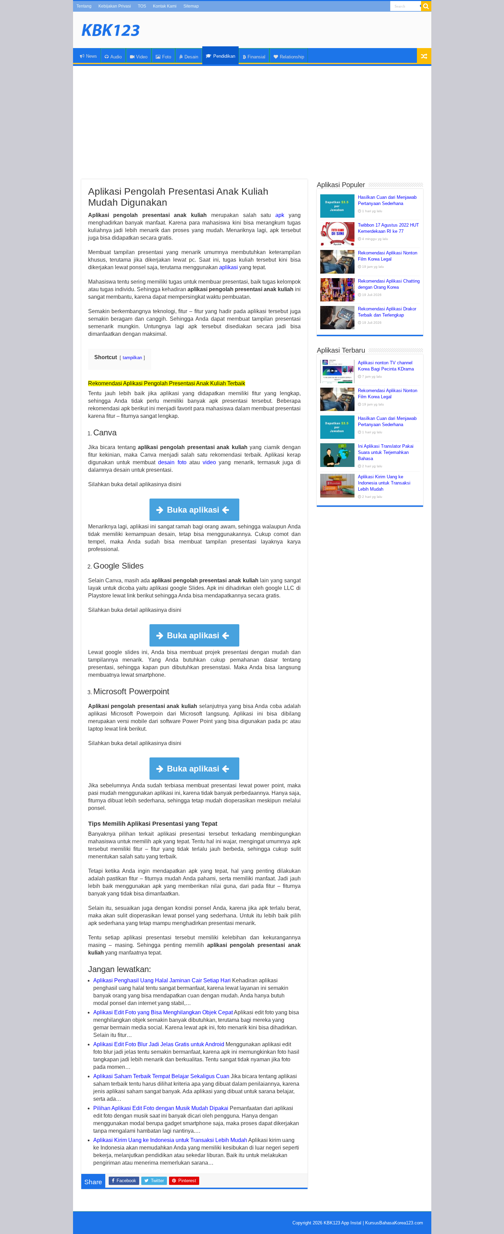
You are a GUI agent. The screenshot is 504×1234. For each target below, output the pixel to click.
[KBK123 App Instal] (110, 29)
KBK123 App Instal (342, 1222)
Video (141, 56)
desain (166, 462)
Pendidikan (224, 56)
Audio (116, 56)
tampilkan (132, 357)
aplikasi (228, 267)
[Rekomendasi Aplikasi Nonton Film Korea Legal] (337, 261)
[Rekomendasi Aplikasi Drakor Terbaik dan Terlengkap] (337, 317)
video (209, 462)
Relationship (292, 56)
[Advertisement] (252, 123)
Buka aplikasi (194, 509)
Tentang (84, 6)
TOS (142, 6)
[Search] (426, 6)
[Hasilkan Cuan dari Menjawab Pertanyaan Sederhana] (337, 206)
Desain (191, 56)
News (91, 56)
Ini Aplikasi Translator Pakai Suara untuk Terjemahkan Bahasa (385, 452)
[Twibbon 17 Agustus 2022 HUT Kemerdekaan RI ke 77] (337, 233)
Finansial (256, 56)
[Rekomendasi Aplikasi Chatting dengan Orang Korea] (337, 289)
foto (182, 462)
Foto (166, 56)
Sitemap (191, 6)
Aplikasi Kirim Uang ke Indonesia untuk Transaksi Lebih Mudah (384, 483)
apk (279, 215)
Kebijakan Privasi (114, 6)
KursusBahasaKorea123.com (394, 1222)
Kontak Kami (165, 6)
